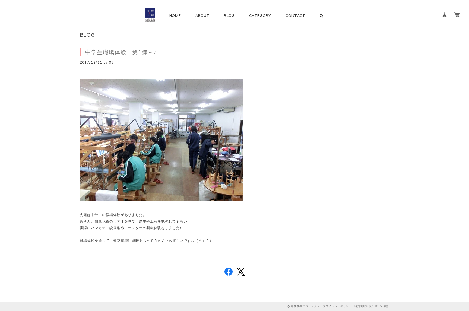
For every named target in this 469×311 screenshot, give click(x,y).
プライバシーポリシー (337, 306)
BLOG (229, 15)
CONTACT (295, 15)
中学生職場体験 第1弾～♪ (121, 52)
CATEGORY (260, 15)
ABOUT (202, 15)
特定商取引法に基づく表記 (371, 306)
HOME (175, 15)
